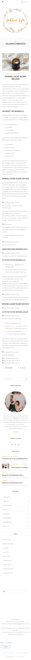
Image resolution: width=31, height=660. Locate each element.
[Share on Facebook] (20, 367)
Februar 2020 (7, 560)
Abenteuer (5, 473)
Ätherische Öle (6, 456)
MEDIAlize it (25, 653)
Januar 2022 (7, 539)
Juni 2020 (6, 552)
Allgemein (6, 501)
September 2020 (8, 544)
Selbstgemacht (15, 464)
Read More (16, 432)
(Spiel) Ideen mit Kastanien (19, 467)
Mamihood (7, 514)
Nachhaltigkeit (11, 73)
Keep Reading (9, 368)
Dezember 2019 (8, 569)
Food (5, 509)
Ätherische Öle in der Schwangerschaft (15, 458)
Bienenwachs (11, 326)
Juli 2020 (6, 548)
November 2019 (8, 573)
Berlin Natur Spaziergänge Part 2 (13, 475)
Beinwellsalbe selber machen (15, 77)
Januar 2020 (7, 564)
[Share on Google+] (24, 367)
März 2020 (7, 556)
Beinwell (13, 93)
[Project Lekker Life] (15, 21)
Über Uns (6, 526)
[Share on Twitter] (22, 367)
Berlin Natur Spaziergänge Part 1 (13, 483)
